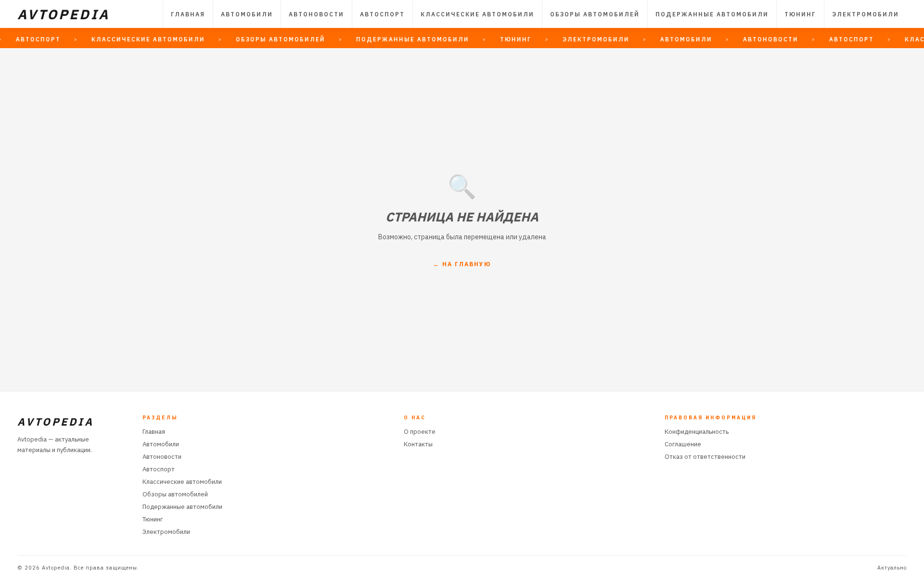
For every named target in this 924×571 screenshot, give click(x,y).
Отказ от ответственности (705, 457)
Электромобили (865, 14)
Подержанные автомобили (712, 14)
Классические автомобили (477, 14)
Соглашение (683, 444)
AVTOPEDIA (63, 14)
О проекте (420, 432)
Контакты (418, 444)
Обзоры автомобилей (595, 14)
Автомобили (247, 14)
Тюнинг (800, 14)
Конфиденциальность (697, 432)
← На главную (462, 264)
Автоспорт (382, 14)
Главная (188, 14)
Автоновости (316, 14)
